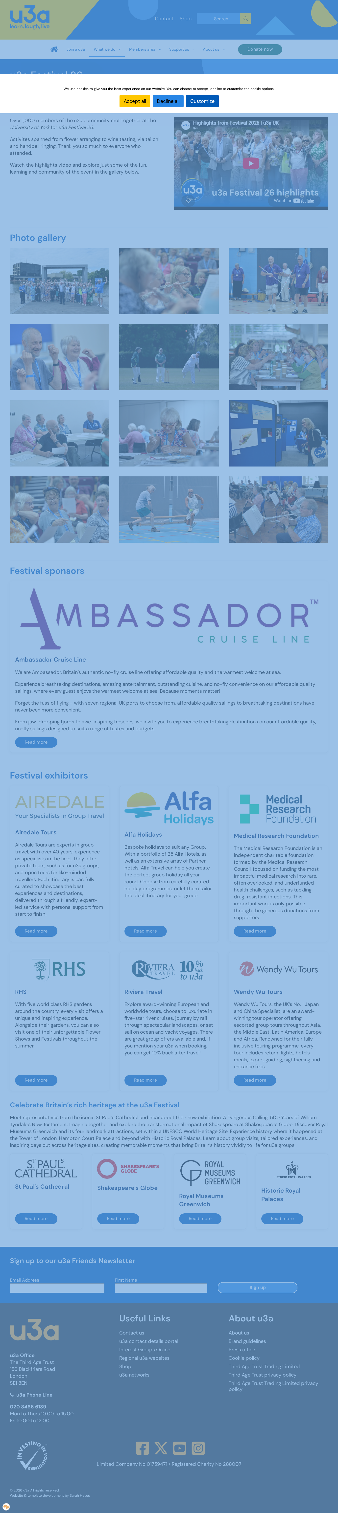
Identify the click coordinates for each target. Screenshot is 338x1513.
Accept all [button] (135, 101)
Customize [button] (202, 101)
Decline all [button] (168, 101)
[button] (6, 1507)
